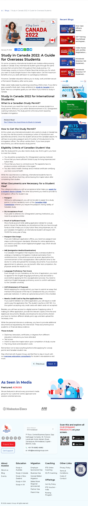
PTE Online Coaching (49, 469)
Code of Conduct (63, 477)
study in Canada (42, 87)
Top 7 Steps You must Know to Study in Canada (22, 122)
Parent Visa (35, 492)
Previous (40, 364)
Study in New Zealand (21, 477)
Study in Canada (22, 473)
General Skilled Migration (36, 477)
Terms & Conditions (64, 472)
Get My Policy (50, 484)
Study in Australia (19, 469)
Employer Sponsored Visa (36, 469)
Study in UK (20, 485)
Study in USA (21, 481)
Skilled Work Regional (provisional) (35, 484)
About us (4, 470)
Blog (3, 473)
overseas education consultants (17, 356)
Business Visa (36, 473)
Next (50, 364)
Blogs (7, 11)
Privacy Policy (65, 468)
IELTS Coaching (51, 473)
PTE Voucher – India (50, 488)
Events (3, 476)
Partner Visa (35, 489)
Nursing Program (48, 494)
